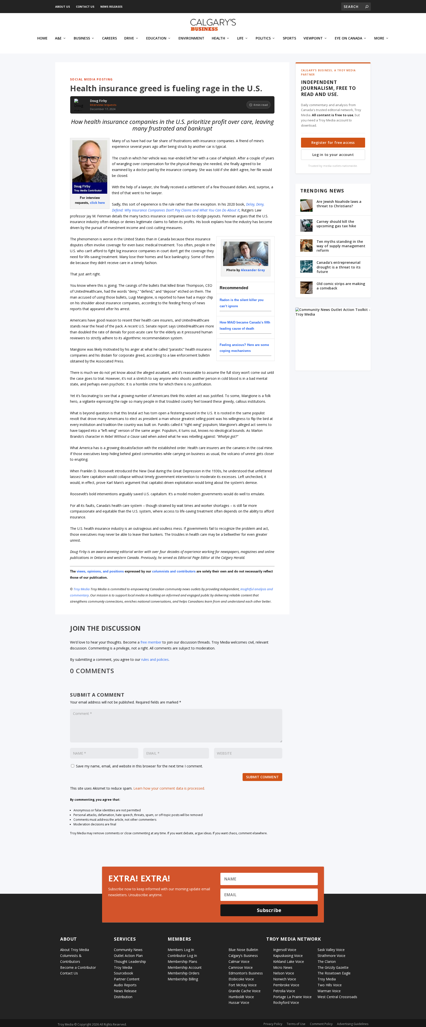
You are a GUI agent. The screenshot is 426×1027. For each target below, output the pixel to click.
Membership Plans (182, 961)
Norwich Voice (284, 979)
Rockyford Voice (286, 1002)
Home (42, 38)
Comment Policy (321, 1024)
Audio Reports (125, 985)
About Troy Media (74, 949)
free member (151, 642)
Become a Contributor (78, 967)
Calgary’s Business (243, 955)
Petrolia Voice (284, 991)
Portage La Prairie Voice (292, 996)
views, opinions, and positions (100, 571)
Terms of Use (296, 1024)
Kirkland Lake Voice (288, 961)
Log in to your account (333, 154)
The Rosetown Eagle (334, 973)
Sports (289, 38)
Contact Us (69, 973)
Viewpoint (313, 38)
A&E (58, 38)
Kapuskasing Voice (288, 955)
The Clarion (327, 961)
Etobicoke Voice (241, 979)
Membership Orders (183, 973)
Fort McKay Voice (243, 985)
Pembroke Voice (286, 985)
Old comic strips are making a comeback (341, 285)
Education (156, 38)
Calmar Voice (239, 961)
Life (240, 38)
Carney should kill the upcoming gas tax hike (336, 223)
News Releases (111, 6)
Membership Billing (183, 979)
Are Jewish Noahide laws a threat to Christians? (339, 203)
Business (82, 38)
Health (218, 38)
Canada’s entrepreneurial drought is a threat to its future (338, 267)
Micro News (282, 967)
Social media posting (91, 79)
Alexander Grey (253, 270)
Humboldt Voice (241, 996)
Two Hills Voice (330, 985)
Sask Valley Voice (331, 949)
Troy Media (81, 589)
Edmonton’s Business (246, 973)
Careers (109, 38)
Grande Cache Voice (245, 991)
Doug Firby (98, 101)
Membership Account (185, 967)
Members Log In (181, 949)
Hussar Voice (239, 1002)
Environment (191, 38)
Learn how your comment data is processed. (169, 788)
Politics (263, 38)
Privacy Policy (273, 1024)
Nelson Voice (283, 973)
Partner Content (127, 979)
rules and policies (155, 659)
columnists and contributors (173, 571)
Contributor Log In (182, 955)
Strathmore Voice (331, 955)
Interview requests (103, 104)
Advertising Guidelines (352, 1024)
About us (62, 6)
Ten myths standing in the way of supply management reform (341, 246)
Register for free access (333, 142)
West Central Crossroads (337, 996)
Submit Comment (262, 777)
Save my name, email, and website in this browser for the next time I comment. (139, 766)
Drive (129, 38)
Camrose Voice (241, 967)
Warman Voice (329, 991)
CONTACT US (85, 6)
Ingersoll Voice (284, 949)
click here (97, 203)
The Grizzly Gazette (333, 967)
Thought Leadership (130, 961)
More (379, 38)
